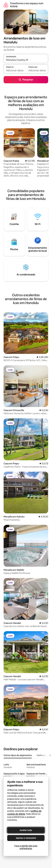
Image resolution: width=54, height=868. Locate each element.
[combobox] (26, 60)
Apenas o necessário (26, 838)
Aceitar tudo (26, 830)
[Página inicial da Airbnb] (6, 5)
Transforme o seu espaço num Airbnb (26, 5)
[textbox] (14, 70)
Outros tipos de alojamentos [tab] (18, 755)
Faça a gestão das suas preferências (25, 847)
